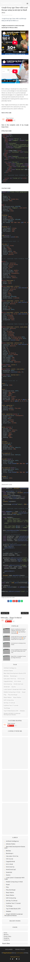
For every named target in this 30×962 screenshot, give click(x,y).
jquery (13, 686)
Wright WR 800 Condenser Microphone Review (12, 714)
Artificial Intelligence (10, 668)
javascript (7, 686)
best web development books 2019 (15, 673)
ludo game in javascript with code (15, 689)
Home (5, 932)
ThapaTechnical (11, 3)
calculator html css (10, 678)
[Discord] (14, 958)
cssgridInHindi (8, 681)
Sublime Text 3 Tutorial (11, 705)
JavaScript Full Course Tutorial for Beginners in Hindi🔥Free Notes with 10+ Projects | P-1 (18, 638)
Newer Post (5, 613)
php (5, 694)
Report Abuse (6, 943)
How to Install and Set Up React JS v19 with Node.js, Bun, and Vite (19, 651)
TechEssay (7, 708)
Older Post (25, 613)
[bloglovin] (17, 959)
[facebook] (10, 959)
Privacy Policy (7, 936)
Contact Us (7, 940)
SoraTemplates (19, 952)
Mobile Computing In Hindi (12, 692)
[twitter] (13, 959)
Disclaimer (6, 938)
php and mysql (12, 694)
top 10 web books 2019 (11, 711)
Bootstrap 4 (13, 676)
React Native (8, 697)
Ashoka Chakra (8, 670)
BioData (6, 676)
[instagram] (19, 959)
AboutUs (6, 934)
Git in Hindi (17, 681)
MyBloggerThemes (15, 956)
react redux (17, 697)
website (22, 711)
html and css (8, 684)
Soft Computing (9, 700)
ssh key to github (9, 703)
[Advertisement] (15, 753)
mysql (23, 692)
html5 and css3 (18, 684)
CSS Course (21, 678)
